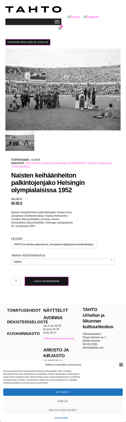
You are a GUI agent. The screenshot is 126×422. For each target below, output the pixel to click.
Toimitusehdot (24, 310)
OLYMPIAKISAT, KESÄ (81, 163)
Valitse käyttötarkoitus (28, 255)
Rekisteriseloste (25, 322)
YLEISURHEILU (21, 166)
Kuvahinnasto (23, 333)
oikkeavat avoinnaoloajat (59, 338)
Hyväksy (63, 392)
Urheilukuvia (104, 163)
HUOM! (17, 239)
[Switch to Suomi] (74, 17)
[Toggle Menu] (57, 21)
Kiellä (63, 401)
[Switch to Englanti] (91, 17)
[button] (121, 364)
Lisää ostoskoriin (46, 281)
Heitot (45, 163)
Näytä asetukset (63, 410)
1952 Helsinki (33, 163)
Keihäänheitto (59, 163)
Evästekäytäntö (61, 418)
